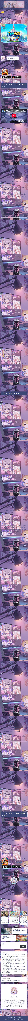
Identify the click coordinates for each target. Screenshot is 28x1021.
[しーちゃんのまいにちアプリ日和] (14, 5)
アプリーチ (19, 72)
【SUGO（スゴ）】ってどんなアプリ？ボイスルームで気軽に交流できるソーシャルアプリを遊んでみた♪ (13, 956)
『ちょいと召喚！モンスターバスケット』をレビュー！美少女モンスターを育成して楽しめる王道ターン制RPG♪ (13, 963)
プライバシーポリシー (11, 1017)
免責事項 (19, 1017)
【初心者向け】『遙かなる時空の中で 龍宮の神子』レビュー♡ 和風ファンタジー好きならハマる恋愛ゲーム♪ (13, 971)
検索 (3, 944)
